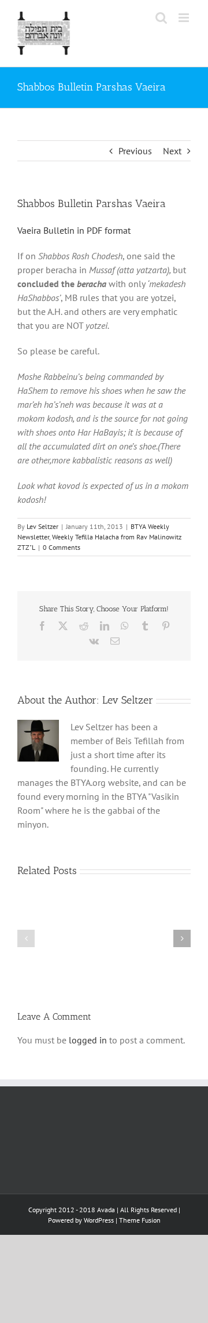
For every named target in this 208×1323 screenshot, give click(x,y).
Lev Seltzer (42, 526)
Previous (135, 151)
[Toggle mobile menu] (185, 18)
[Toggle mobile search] (161, 18)
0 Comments (61, 547)
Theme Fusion (140, 1220)
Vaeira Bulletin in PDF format (74, 230)
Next (172, 151)
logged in (88, 1040)
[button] (26, 938)
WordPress (99, 1220)
